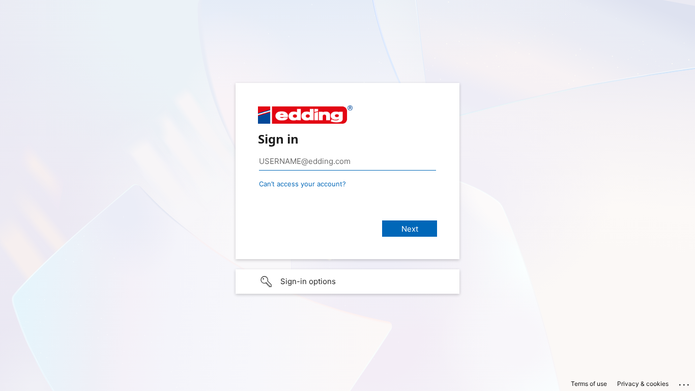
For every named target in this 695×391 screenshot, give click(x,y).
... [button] (685, 382)
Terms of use (589, 383)
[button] (347, 281)
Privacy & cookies (643, 383)
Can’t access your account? (302, 184)
